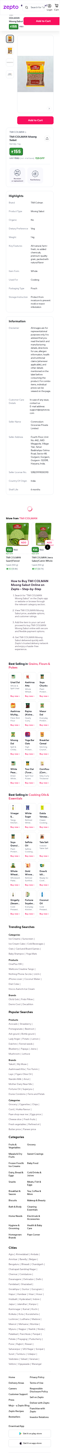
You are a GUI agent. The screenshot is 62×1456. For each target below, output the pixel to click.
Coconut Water (32, 979)
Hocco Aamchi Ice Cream (22, 989)
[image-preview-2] (10, 62)
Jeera (33, 1048)
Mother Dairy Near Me (20, 1084)
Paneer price (29, 1129)
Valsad (24, 1359)
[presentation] (49, 108)
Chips (35, 1104)
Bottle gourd (27, 1033)
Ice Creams (14, 938)
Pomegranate (16, 1029)
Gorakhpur (14, 1289)
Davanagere (15, 1279)
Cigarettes (24, 1104)
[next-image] (49, 108)
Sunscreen (27, 938)
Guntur (25, 1289)
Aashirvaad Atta (17, 1069)
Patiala (12, 1339)
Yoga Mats (31, 953)
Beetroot (29, 1029)
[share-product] (47, 138)
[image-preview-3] (10, 74)
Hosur (39, 1294)
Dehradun (28, 1279)
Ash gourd (14, 1033)
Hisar (31, 1294)
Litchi (37, 974)
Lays (11, 1074)
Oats (11, 948)
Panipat (36, 1334)
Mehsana (23, 1324)
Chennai (13, 1274)
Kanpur (33, 1304)
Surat (11, 1354)
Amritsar (13, 1259)
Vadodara (13, 1359)
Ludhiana (24, 1319)
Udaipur (31, 1354)
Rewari (28, 1344)
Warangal (36, 1364)
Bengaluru (14, 1264)
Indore (36, 1299)
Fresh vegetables (17, 1124)
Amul (26, 1079)
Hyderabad (25, 1299)
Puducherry (35, 1339)
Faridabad (14, 1284)
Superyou (27, 1089)
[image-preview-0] (10, 39)
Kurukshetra (32, 1314)
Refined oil (33, 1124)
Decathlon (27, 1004)
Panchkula (25, 1334)
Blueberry (14, 1048)
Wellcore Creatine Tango (21, 969)
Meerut (12, 1324)
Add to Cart (43, 21)
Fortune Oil (14, 1089)
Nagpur (22, 1329)
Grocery (13, 1104)
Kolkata (12, 1314)
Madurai (36, 1319)
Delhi (38, 1279)
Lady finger (14, 1038)
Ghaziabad (26, 1284)
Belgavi (33, 1259)
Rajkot (19, 1344)
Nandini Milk (15, 1079)
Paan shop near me (18, 1114)
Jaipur (12, 1304)
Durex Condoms (17, 1094)
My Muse (22, 1064)
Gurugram (36, 1289)
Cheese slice (15, 1119)
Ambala (34, 1254)
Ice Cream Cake (17, 943)
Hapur (12, 1294)
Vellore (12, 1364)
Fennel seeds (26, 1043)
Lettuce (26, 1053)
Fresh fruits (29, 1119)
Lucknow (13, 1319)
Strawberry (25, 1024)
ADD (23, 542)
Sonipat (39, 1349)
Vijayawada (23, 1364)
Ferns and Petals (36, 1094)
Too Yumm (32, 1069)
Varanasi (33, 1359)
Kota (21, 1314)
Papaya (24, 1048)
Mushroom (14, 1053)
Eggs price (35, 1114)
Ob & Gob (14, 999)
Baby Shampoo (16, 953)
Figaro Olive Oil (23, 1074)
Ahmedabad (22, 1254)
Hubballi (13, 1299)
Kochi (34, 1309)
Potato (25, 1038)
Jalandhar (22, 1304)
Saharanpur (14, 1349)
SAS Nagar (28, 1349)
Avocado (13, 1024)
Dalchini (13, 1043)
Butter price (15, 1129)
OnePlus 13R (15, 964)
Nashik (31, 1329)
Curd (11, 1109)
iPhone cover (15, 979)
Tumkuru (20, 1354)
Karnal (26, 1309)
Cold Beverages (35, 943)
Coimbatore (25, 1274)
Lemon (35, 1038)
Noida (41, 1329)
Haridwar (21, 1294)
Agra (11, 1254)
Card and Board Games (27, 948)
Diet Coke (14, 984)
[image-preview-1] (10, 51)
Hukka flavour (23, 1109)
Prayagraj (22, 1339)
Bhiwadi (25, 1264)
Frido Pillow (27, 999)
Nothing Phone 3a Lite (20, 974)
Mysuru (12, 1329)
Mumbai (34, 1324)
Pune (11, 1344)
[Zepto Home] (10, 7)
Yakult (12, 1064)
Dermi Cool (14, 1004)
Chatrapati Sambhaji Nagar (22, 1269)
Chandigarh (37, 1264)
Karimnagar (15, 1309)
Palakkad (13, 1334)
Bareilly (23, 1259)
